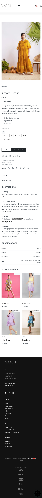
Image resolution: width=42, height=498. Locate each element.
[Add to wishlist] (29, 150)
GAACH (3, 300)
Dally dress (5, 303)
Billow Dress (6, 340)
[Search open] (31, 6)
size (3, 132)
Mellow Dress (26, 303)
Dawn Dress (26, 340)
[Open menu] (19, 6)
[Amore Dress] (9, 168)
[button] (37, 493)
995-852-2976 (9, 386)
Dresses (4, 86)
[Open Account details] (41, 6)
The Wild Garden (8, 164)
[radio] (4, 135)
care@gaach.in (7, 221)
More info (8, 212)
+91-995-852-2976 (17, 219)
